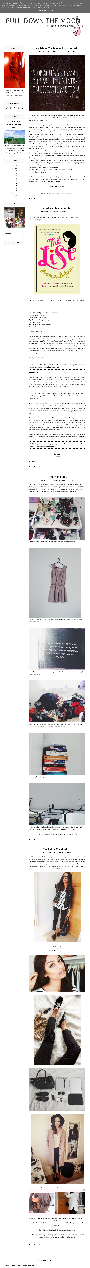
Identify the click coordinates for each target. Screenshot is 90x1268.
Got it (51, 11)
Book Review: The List (57, 208)
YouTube (57, 852)
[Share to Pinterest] (34, 198)
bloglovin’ (51, 193)
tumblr (62, 193)
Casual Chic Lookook (67, 1188)
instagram (70, 193)
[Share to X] (29, 198)
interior (70, 480)
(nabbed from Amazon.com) (37, 357)
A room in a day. (57, 476)
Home (57, 1253)
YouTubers (66, 852)
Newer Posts (34, 1253)
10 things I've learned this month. (57, 48)
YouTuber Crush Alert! (57, 849)
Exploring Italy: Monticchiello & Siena (14, 124)
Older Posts (80, 1253)
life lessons (70, 51)
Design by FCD (30, 1265)
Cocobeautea (59, 949)
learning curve (57, 51)
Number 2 (62, 1223)
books (64, 212)
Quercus (72, 212)
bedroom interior (58, 480)
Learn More (42, 11)
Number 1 (54, 1223)
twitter (57, 193)
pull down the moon (17, 1265)
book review (55, 212)
